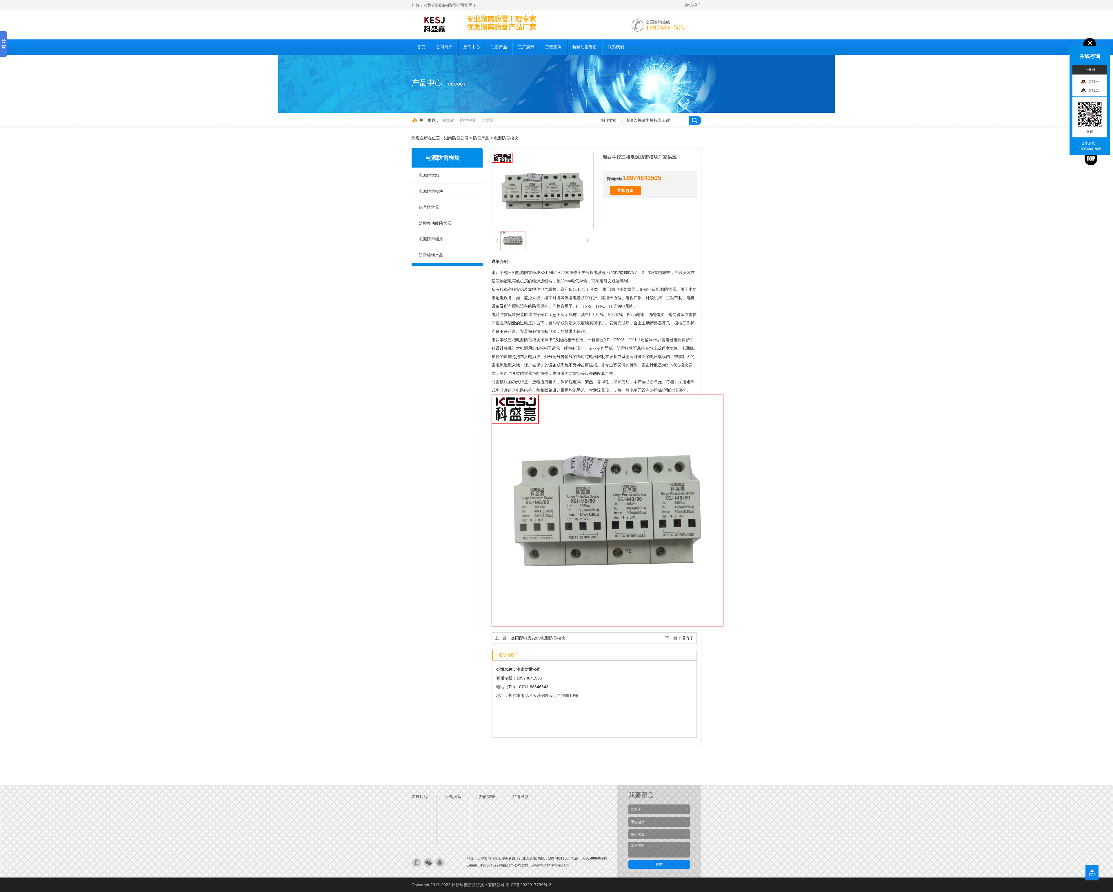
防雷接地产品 (431, 255)
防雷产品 (499, 47)
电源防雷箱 (429, 175)
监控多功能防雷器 (435, 223)
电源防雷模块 (506, 138)
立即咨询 (625, 190)
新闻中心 (471, 47)
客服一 (1093, 82)
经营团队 (453, 796)
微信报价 (693, 5)
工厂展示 (526, 47)
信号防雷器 (429, 207)
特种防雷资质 (584, 47)
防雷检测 (468, 120)
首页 (421, 47)
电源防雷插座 (431, 239)
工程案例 (553, 47)
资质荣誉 (487, 796)
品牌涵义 (520, 796)
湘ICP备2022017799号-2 (528, 884)
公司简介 (444, 47)
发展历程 (420, 796)
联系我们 (616, 47)
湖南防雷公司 (456, 138)
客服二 (1093, 90)
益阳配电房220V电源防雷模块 (538, 638)
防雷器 (488, 120)
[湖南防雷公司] (433, 23)
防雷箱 (448, 120)
